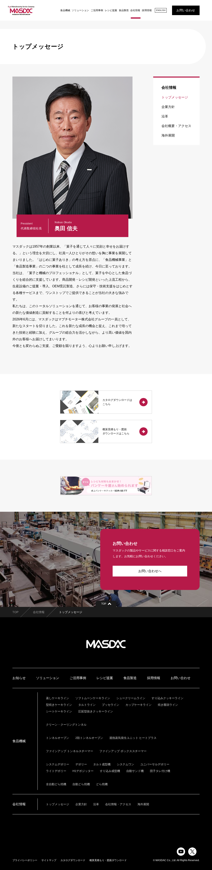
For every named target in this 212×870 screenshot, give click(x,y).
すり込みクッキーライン (167, 698)
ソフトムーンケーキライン (92, 698)
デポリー (81, 764)
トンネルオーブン (57, 737)
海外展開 (168, 135)
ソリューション (80, 10)
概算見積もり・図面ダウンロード (108, 860)
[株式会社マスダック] (21, 10)
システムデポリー (57, 764)
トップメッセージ (174, 97)
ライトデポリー (56, 771)
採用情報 (147, 10)
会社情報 (135, 10)
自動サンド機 (135, 771)
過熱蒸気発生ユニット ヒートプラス (133, 737)
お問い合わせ (185, 10)
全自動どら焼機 (56, 784)
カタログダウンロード (72, 860)
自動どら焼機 (81, 784)
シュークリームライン (130, 698)
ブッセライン (110, 704)
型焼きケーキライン (59, 704)
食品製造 (124, 10)
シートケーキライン (59, 711)
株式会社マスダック (106, 644)
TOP (15, 612)
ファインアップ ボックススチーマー (123, 751)
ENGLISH (160, 10)
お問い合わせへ (149, 571)
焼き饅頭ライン (168, 704)
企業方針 (168, 107)
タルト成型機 (102, 764)
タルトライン (87, 704)
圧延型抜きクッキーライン (95, 711)
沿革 (164, 116)
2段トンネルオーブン (89, 737)
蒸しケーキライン (57, 698)
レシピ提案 (111, 10)
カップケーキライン (138, 704)
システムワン (125, 764)
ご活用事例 (97, 10)
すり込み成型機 (110, 771)
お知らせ (19, 678)
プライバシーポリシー (24, 860)
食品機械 (65, 10)
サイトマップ (48, 860)
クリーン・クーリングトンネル (66, 724)
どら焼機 (102, 784)
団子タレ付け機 (160, 771)
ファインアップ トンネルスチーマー (69, 751)
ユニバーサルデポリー (154, 764)
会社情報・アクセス (118, 804)
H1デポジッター (83, 771)
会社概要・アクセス (176, 126)
